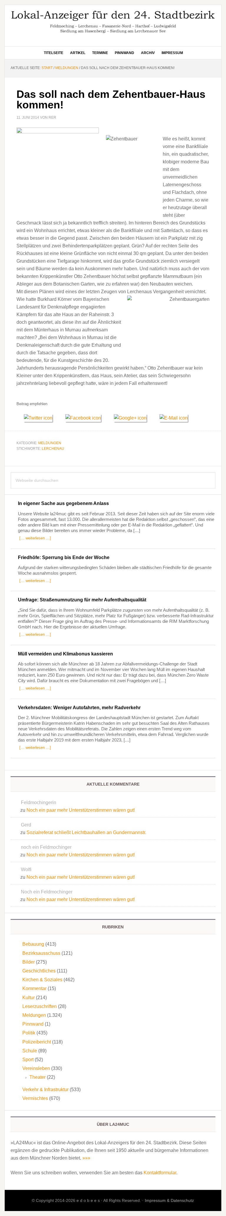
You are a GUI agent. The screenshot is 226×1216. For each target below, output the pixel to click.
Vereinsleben (36, 1068)
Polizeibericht (36, 1041)
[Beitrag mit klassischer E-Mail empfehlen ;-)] (173, 417)
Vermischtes (35, 1098)
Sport (28, 1059)
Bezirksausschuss (41, 953)
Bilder (28, 962)
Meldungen (49, 443)
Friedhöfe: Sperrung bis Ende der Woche (63, 557)
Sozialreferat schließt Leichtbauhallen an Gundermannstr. (86, 832)
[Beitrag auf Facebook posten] (86, 417)
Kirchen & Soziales (42, 979)
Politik (28, 1032)
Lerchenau (53, 449)
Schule (29, 1050)
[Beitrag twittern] (41, 417)
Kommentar (34, 988)
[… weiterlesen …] (35, 538)
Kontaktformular (160, 1172)
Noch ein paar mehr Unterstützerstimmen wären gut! (80, 810)
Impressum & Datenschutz (169, 1200)
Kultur (28, 997)
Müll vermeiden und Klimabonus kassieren (65, 653)
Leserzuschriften (39, 1006)
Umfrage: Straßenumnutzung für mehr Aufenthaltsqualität (82, 599)
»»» (86, 1157)
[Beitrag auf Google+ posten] (133, 417)
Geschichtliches (39, 970)
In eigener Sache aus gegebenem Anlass (63, 503)
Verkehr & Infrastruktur (45, 1089)
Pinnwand (33, 1024)
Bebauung (33, 944)
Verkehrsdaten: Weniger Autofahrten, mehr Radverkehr (79, 707)
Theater (37, 1077)
